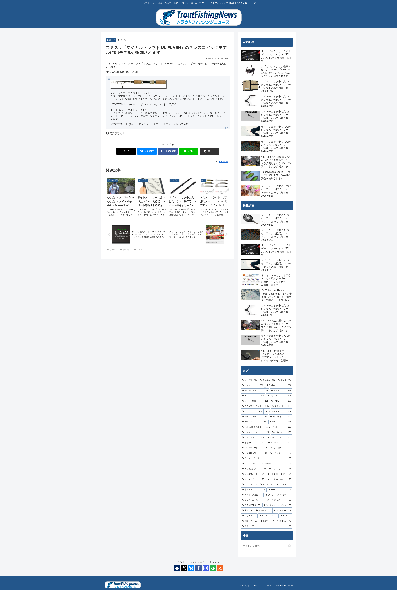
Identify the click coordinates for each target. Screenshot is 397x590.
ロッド (112, 40)
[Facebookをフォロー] (198, 568)
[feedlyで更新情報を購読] (213, 568)
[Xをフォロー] (184, 568)
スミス (123, 40)
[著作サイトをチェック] (177, 568)
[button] (209, 151)
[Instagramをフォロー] (206, 568)
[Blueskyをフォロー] (191, 568)
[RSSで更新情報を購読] (220, 568)
